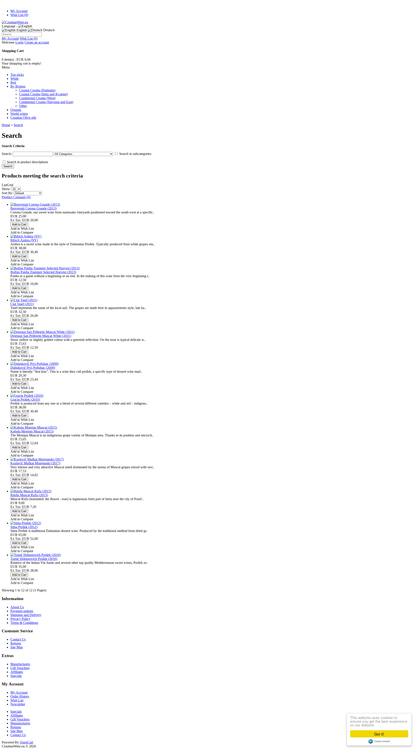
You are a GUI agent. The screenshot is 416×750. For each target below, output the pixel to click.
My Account (19, 11)
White (14, 78)
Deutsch (48, 30)
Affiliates (16, 672)
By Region (17, 86)
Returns (15, 643)
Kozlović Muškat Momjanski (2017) (35, 463)
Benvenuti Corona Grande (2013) (33, 208)
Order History (19, 696)
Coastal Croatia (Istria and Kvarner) (43, 94)
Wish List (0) (19, 15)
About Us (17, 607)
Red (13, 82)
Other (23, 106)
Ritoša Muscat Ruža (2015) (29, 495)
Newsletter (17, 704)
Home (6, 125)
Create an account (36, 42)
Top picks (17, 74)
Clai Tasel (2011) (22, 304)
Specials (16, 676)
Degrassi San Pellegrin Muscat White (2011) (40, 336)
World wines (19, 114)
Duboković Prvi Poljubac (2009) (32, 367)
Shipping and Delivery (25, 615)
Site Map (16, 647)
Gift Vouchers (19, 668)
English (21, 30)
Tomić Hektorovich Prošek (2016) (33, 559)
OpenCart (26, 742)
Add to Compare (21, 232)
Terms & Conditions (24, 623)
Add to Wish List (22, 228)
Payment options (21, 611)
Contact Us (18, 639)
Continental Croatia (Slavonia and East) (46, 102)
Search (18, 125)
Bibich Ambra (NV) (24, 240)
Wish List (16, 700)
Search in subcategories (135, 154)
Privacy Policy (20, 619)
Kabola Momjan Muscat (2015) (32, 431)
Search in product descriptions (27, 162)
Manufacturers (20, 664)
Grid (10, 185)
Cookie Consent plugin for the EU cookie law (379, 741)
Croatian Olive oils (23, 117)
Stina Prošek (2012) (23, 527)
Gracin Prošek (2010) (25, 399)
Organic (15, 110)
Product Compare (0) (16, 197)
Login (19, 42)
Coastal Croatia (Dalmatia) (37, 90)
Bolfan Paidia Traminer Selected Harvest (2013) (43, 272)
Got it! (379, 734)
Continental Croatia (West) (37, 98)
